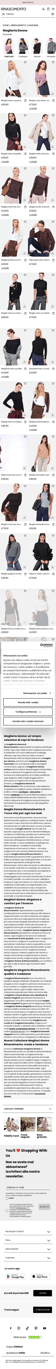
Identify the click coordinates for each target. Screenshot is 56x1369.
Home (6, 25)
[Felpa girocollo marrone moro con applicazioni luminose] (42, 238)
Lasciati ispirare (14, 1109)
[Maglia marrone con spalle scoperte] (14, 185)
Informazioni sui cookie (35, 693)
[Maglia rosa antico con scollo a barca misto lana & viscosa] (42, 78)
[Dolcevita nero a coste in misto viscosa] (42, 346)
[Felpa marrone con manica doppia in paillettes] (14, 453)
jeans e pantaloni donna (22, 1028)
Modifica (45, 1352)
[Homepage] (13, 8)
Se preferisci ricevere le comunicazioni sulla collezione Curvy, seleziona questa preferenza (26, 1194)
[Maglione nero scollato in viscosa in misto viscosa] (14, 346)
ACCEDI (42, 1293)
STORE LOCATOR (43, 1310)
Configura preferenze (26, 711)
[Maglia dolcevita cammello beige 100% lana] (42, 453)
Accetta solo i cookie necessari (28, 721)
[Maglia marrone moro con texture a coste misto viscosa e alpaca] (14, 502)
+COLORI (33, 108)
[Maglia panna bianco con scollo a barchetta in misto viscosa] (42, 607)
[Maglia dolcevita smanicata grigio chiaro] (42, 502)
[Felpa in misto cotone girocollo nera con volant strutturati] (42, 551)
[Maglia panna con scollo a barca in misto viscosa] (14, 238)
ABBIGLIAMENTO (18, 25)
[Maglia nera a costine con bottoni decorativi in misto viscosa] (42, 291)
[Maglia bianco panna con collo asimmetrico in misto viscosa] (14, 78)
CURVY (11, 1198)
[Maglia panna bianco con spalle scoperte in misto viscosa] (42, 400)
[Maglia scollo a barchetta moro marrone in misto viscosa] (42, 185)
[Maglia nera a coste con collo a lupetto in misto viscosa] (14, 607)
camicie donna (17, 1031)
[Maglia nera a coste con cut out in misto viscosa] (14, 291)
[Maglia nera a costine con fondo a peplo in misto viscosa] (14, 400)
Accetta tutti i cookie (28, 702)
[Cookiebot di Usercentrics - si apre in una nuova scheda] (40, 645)
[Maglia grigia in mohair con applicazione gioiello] (14, 551)
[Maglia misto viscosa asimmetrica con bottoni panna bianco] (42, 131)
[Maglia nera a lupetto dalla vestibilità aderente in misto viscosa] (14, 131)
